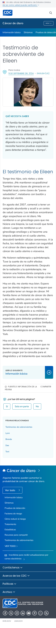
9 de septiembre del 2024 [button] (21, 73)
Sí (7, 406)
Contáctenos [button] (11, 567)
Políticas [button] (8, 584)
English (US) (43, 73)
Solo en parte (22, 406)
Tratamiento (10, 524)
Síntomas (28, 32)
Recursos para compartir (16, 534)
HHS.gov (7, 621)
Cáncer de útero (13, 23)
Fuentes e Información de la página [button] (21, 388)
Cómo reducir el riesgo (15, 518)
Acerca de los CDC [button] (15, 575)
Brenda (8, 439)
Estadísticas (10, 529)
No (37, 406)
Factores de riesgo (13, 513)
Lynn (7, 433)
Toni (7, 451)
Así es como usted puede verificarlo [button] (20, 5)
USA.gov (18, 621)
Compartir (45, 386)
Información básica (12, 32)
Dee (7, 445)
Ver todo (10, 490)
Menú (48, 23)
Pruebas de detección (15, 508)
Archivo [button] (8, 592)
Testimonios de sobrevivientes (18, 427)
